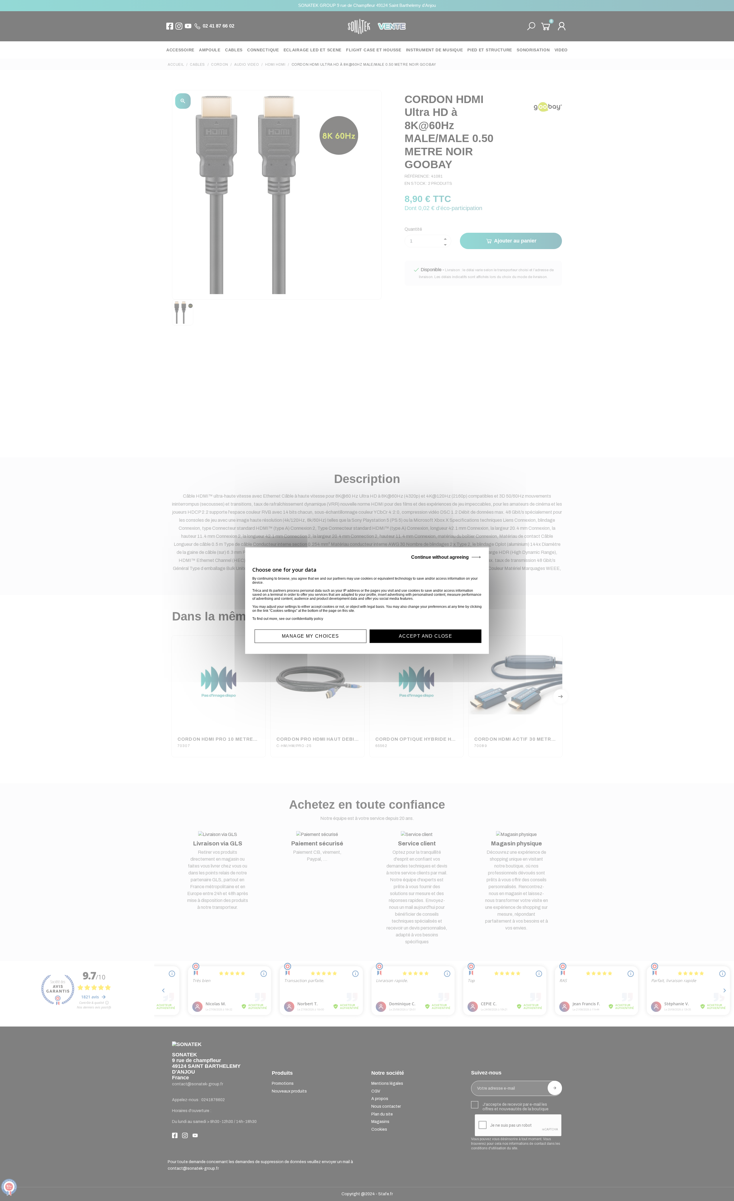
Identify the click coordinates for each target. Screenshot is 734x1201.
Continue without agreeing (440, 557)
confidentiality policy (307, 619)
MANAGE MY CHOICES (310, 636)
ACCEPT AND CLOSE (425, 636)
